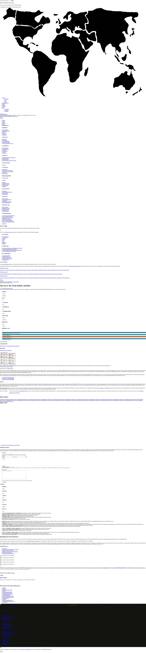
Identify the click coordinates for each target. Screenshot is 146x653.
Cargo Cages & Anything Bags (8, 171)
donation (101, 388)
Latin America (4, 237)
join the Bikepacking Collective (74, 266)
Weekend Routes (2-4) (6, 256)
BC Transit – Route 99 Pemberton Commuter (10, 549)
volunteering (107, 388)
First (14, 456)
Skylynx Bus (4, 548)
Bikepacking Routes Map (6, 620)
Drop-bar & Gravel (5, 184)
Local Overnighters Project (6, 264)
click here (99, 266)
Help (17, 445)
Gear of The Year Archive (7, 625)
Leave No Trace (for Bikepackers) (8, 215)
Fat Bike (14, 251)
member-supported (13, 607)
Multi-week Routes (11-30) (7, 258)
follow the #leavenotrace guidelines (120, 567)
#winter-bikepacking (6, 142)
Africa (3, 241)
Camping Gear (5, 151)
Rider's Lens (4, 133)
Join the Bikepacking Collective (5, 115)
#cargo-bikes (4, 200)
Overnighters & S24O (6, 255)
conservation (107, 607)
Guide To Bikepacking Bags (7, 216)
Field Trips (4, 134)
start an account (28, 649)
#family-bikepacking (6, 141)
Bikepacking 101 (5, 615)
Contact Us (4, 223)
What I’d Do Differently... (7, 635)
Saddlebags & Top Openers (7, 170)
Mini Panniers (4, 169)
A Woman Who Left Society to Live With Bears (11, 633)
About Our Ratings (3, 341)
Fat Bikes (4, 186)
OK (0, 647)
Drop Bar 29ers (5, 173)
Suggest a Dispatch (5, 641)
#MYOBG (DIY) (5, 159)
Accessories (4, 153)
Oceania (3, 243)
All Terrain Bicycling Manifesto (8, 631)
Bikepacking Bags (5, 148)
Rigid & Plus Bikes (5, 183)
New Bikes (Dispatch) (6, 202)
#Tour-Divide (4, 140)
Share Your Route (5, 642)
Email (3, 458)
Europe (3, 239)
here (139, 607)
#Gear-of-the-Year (5, 158)
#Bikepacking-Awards (6, 218)
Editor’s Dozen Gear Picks (7, 626)
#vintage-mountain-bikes (6, 199)
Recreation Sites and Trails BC (7, 550)
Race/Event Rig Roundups (7, 192)
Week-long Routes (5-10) (6, 257)
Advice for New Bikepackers (7, 618)
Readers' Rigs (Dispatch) (6, 201)
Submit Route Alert (11, 445)
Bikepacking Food (5, 209)
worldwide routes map (8, 232)
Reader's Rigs (4, 627)
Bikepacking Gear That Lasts (7, 217)
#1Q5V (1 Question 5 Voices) (7, 143)
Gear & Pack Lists (5, 210)
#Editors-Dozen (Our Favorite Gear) (8, 157)
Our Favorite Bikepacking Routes (8, 221)
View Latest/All (5, 129)
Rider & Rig (4, 191)
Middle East (4, 242)
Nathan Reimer (10, 368)
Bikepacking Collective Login (7, 643)
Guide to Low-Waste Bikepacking (8, 632)
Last (26, 456)
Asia (3, 240)
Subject (3, 466)
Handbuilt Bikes (5, 194)
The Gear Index (5, 623)
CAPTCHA (4, 482)
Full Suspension (5, 185)
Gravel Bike (14, 249)
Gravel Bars (4, 172)
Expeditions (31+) (5, 259)
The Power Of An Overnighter (7, 617)
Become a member (5, 644)
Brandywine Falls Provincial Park (8, 553)
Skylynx (73, 541)
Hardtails (4, 182)
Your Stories (4, 131)
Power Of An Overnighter (7, 219)
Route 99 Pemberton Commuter (33, 541)
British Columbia (6, 288)
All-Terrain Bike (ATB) (17, 250)
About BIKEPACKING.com (7, 639)
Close (1, 651)
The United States (5, 236)
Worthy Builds (5, 193)
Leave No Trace (5, 616)
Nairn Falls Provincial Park (7, 552)
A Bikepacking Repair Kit (7, 628)
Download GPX (3, 445)
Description (4, 469)
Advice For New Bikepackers (7, 220)
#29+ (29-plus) (5, 198)
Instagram (4, 452)
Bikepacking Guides (6, 208)
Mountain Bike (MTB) (18, 248)
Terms (44, 646)
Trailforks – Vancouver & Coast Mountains (10, 551)
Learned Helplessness (6, 636)
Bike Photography (5, 211)
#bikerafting (4, 139)
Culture (3, 132)
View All (4, 165)
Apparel (3, 152)
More (27, 289)
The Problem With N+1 (6, 634)
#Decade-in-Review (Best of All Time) (9, 160)
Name (3, 455)
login (23, 649)
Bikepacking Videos (6, 130)
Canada (3, 238)
